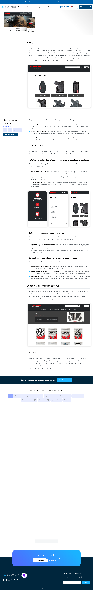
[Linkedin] (15, 130)
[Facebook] (10, 130)
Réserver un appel (10, 134)
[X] (5, 130)
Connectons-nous (82, 1)
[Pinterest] (19, 130)
